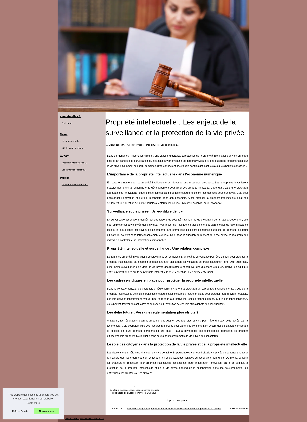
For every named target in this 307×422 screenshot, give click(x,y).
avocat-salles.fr (116, 144)
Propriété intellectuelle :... (74, 162)
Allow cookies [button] (46, 411)
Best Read (67, 123)
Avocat (130, 144)
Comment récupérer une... (75, 184)
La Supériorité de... (71, 141)
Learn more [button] (33, 403)
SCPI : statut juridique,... (74, 148)
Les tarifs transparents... (74, 169)
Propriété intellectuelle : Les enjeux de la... (157, 144)
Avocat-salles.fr (72, 418)
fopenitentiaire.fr (238, 299)
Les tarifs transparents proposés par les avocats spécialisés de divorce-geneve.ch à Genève (134, 391)
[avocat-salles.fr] (153, 56)
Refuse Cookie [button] (20, 411)
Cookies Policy (97, 418)
